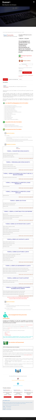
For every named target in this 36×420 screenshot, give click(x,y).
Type (19, 64)
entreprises (22, 326)
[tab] (5, 79)
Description (5, 79)
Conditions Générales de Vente (22, 418)
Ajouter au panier (27, 72)
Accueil (4, 32)
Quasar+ (6, 2)
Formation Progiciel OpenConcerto (9, 32)
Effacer (27, 65)
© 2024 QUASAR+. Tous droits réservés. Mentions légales (9, 418)
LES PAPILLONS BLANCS (8, 335)
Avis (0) (20, 79)
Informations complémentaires (13, 79)
